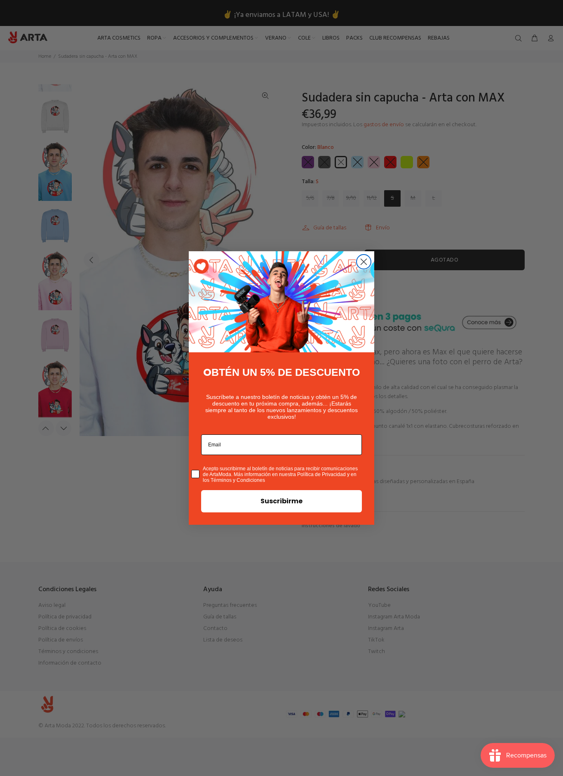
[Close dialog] (364, 262)
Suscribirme (281, 501)
